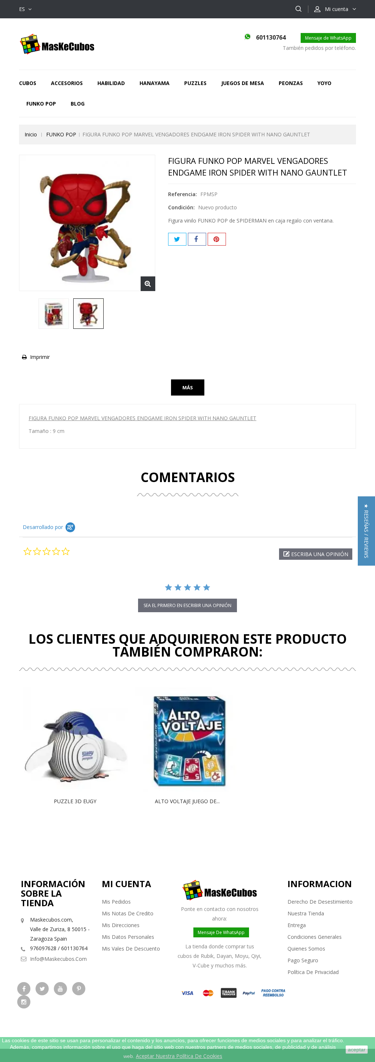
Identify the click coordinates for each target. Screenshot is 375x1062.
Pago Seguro (302, 960)
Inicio (31, 134)
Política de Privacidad (313, 972)
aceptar (356, 1049)
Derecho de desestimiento (320, 901)
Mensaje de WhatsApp (328, 38)
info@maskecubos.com (58, 958)
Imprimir (40, 356)
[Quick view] (82, 739)
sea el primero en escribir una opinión (187, 605)
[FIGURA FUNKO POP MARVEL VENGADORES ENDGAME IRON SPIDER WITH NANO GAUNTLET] (53, 313)
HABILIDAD (111, 83)
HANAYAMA (155, 83)
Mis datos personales (128, 936)
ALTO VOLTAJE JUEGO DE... (187, 801)
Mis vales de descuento (131, 948)
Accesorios (67, 83)
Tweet (177, 239)
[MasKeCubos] (57, 43)
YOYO (324, 83)
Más (187, 387)
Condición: (181, 207)
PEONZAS (291, 83)
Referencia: (182, 194)
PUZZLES (195, 83)
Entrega (296, 925)
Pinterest (217, 239)
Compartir (197, 239)
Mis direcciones (121, 925)
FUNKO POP (41, 103)
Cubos (27, 83)
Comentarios (188, 477)
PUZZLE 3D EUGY (75, 801)
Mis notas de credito (127, 913)
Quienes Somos (306, 948)
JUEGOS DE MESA (242, 83)
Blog (78, 103)
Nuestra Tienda (305, 913)
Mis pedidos (116, 901)
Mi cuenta (126, 884)
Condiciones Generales (314, 936)
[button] (315, 554)
